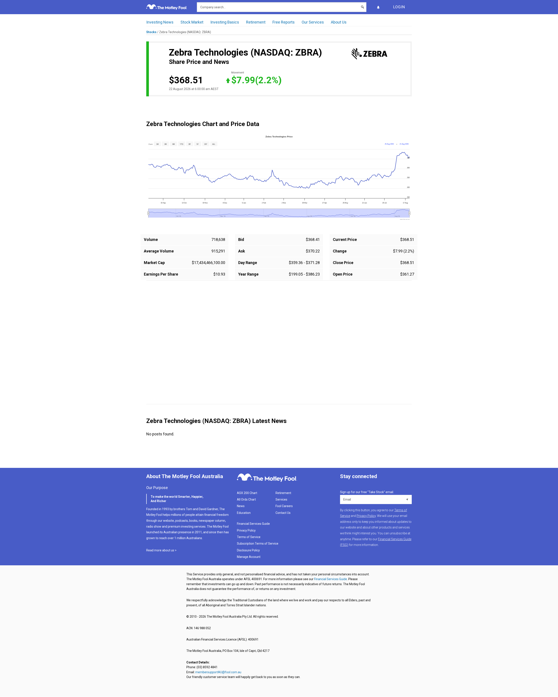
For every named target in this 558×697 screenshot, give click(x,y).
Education (244, 513)
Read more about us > (161, 550)
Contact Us (283, 513)
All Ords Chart (246, 499)
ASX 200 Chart (247, 493)
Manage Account (249, 557)
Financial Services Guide (253, 523)
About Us (339, 22)
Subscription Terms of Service (257, 543)
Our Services (313, 22)
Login (399, 7)
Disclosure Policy (248, 550)
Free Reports (283, 22)
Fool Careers (284, 506)
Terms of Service (248, 537)
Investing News (160, 22)
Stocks (151, 32)
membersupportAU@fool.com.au (218, 672)
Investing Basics (224, 22)
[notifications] (378, 7)
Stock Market (191, 22)
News (241, 506)
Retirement (255, 22)
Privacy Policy (246, 530)
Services (281, 499)
